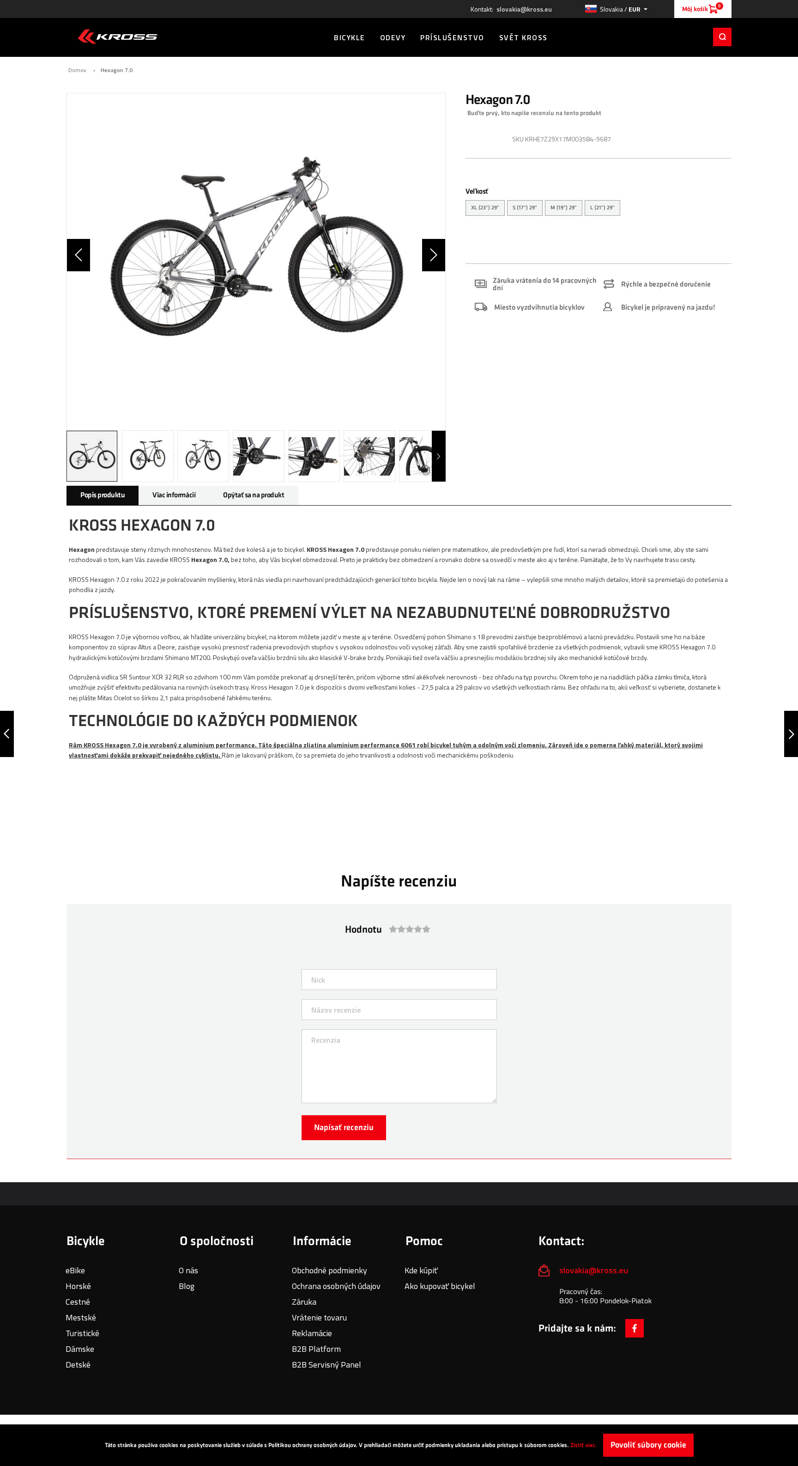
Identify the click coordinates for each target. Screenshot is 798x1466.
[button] (616, 9)
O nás (188, 1270)
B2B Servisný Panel (326, 1364)
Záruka (304, 1301)
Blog (186, 1286)
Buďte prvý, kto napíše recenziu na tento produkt (534, 113)
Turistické (82, 1333)
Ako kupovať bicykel (440, 1286)
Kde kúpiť (421, 1270)
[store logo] (117, 36)
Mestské (81, 1317)
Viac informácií (173, 495)
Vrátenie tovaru (319, 1317)
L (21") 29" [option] (602, 207)
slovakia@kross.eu (524, 9)
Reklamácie (312, 1333)
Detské (78, 1364)
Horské (78, 1286)
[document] (399, 1445)
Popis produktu (102, 495)
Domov (77, 70)
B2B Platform (316, 1349)
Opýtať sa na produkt (253, 495)
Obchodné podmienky (329, 1270)
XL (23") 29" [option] (485, 207)
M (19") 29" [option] (563, 207)
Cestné (78, 1301)
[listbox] (599, 209)
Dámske (80, 1349)
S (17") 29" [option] (525, 207)
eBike (75, 1270)
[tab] (102, 496)
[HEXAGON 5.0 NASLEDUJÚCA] (791, 734)
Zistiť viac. (583, 1445)
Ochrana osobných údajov (336, 1286)
